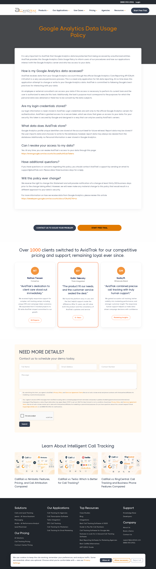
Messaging (19, 520)
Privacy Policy (58, 392)
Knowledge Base (129, 513)
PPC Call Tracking (54, 523)
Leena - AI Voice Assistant (25, 516)
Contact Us (127, 534)
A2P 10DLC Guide (87, 547)
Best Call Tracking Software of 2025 (94, 523)
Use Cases (78, 10)
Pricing (92, 10)
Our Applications (60, 10)
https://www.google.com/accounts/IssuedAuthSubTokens (47, 153)
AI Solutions (19, 538)
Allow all (106, 560)
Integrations (84, 520)
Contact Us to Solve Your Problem (54, 228)
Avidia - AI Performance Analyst (27, 523)
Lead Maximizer (21, 527)
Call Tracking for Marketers (57, 527)
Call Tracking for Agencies (57, 513)
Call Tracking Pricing (22, 541)
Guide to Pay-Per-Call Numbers (92, 527)
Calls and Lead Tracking (24, 513)
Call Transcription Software (57, 516)
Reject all (137, 560)
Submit (24, 424)
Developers (127, 516)
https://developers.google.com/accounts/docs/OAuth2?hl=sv (49, 198)
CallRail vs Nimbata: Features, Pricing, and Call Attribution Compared (32, 483)
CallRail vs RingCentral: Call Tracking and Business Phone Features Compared (118, 483)
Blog (81, 516)
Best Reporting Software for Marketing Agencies (98, 540)
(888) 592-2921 (127, 2)
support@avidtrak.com (132, 540)
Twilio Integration (53, 520)
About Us (126, 527)
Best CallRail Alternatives (89, 544)
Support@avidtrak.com (30, 407)
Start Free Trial (140, 10)
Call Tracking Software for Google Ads (95, 530)
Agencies (106, 10)
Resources (119, 10)
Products (43, 10)
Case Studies (85, 513)
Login (138, 2)
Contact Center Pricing (24, 545)
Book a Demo (128, 531)
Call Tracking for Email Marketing (60, 530)
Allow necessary (121, 560)
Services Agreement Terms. (74, 392)
